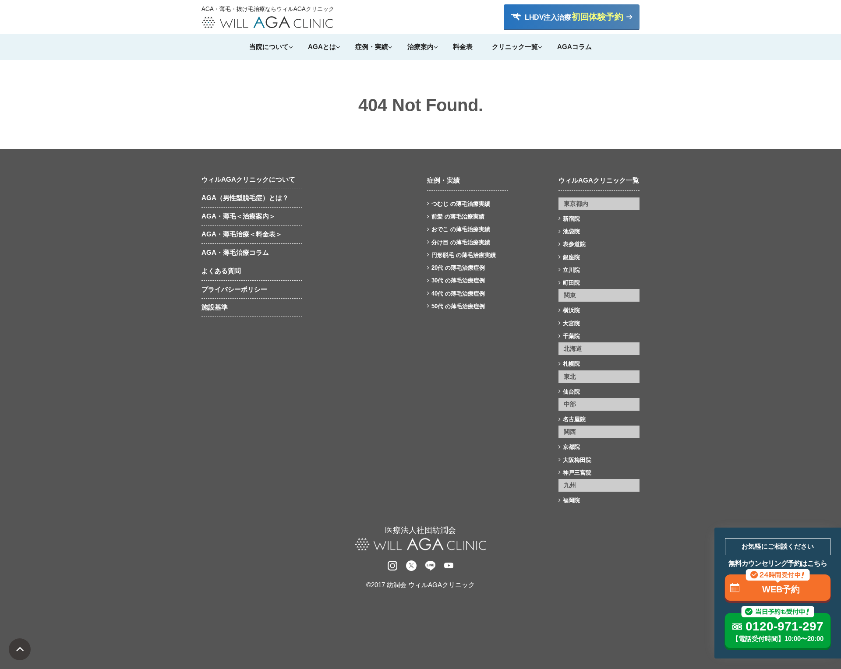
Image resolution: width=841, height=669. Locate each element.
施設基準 (214, 307)
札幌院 (571, 363)
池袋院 (571, 231)
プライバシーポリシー (234, 289)
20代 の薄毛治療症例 (458, 267)
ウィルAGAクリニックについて (248, 179)
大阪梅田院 (577, 460)
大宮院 (571, 323)
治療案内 (420, 46)
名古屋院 (574, 419)
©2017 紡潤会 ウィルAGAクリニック (420, 584)
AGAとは (322, 46)
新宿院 (571, 218)
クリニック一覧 (515, 46)
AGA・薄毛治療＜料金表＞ (241, 234)
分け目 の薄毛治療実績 (460, 242)
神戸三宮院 (577, 472)
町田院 (571, 282)
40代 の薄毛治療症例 (458, 293)
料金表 (463, 46)
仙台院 (571, 391)
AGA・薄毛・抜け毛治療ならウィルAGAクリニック (267, 9)
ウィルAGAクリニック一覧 (598, 180)
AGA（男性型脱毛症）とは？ (245, 197)
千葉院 (571, 336)
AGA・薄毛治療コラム (235, 252)
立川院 (571, 270)
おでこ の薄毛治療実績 (460, 229)
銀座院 (571, 257)
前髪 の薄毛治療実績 (457, 216)
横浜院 (571, 310)
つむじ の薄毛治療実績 (460, 204)
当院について (269, 46)
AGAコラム (574, 46)
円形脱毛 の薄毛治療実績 (463, 255)
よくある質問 (221, 271)
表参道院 (574, 244)
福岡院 (571, 500)
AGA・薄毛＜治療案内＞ (238, 216)
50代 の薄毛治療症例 (458, 306)
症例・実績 (371, 46)
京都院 (571, 447)
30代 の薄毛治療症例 (458, 280)
